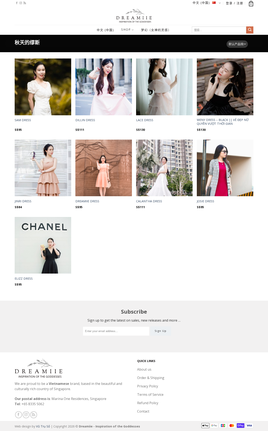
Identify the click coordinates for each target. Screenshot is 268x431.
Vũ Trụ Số (43, 426)
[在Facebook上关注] (16, 3)
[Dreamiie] (134, 15)
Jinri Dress (23, 201)
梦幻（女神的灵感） (156, 30)
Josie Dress (205, 201)
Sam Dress (23, 120)
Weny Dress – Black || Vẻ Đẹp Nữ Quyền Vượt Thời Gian (223, 122)
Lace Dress (144, 120)
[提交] (249, 30)
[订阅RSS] (24, 3)
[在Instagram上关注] (20, 3)
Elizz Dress (24, 278)
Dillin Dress (85, 120)
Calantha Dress (149, 201)
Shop (126, 29)
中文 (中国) (202, 3)
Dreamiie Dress (87, 201)
